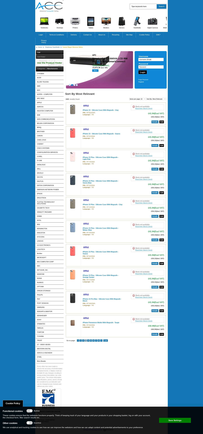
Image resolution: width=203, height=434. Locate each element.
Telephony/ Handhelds (52, 47)
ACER (39, 78)
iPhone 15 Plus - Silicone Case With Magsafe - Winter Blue (100, 229)
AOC (38, 90)
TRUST (39, 340)
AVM (38, 115)
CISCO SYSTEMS (43, 148)
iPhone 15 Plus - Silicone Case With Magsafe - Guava (100, 253)
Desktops (60, 28)
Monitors (106, 28)
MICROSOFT (41, 257)
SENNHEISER (42, 315)
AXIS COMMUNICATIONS (46, 119)
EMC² (158, 35)
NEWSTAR (40, 274)
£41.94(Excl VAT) (156, 113)
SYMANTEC (41, 324)
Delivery (74, 35)
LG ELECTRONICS (43, 245)
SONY (39, 320)
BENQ (39, 127)
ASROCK (40, 107)
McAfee (39, 253)
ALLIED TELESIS (43, 82)
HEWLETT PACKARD (44, 212)
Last (105, 340)
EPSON (39, 193)
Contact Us (87, 35)
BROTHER (40, 131)
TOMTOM (40, 332)
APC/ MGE (40, 98)
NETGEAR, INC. (42, 270)
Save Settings (174, 420)
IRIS (38, 224)
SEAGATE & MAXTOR (44, 311)
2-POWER (40, 73)
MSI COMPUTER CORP (45, 262)
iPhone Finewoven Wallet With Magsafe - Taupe (101, 323)
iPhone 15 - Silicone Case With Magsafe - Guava (101, 134)
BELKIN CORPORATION (45, 123)
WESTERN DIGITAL (44, 349)
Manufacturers (52, 68)
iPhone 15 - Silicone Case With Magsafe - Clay (101, 110)
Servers (121, 28)
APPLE (39, 102)
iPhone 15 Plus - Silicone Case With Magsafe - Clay (102, 205)
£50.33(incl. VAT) (157, 117)
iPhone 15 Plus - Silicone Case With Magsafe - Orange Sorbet (100, 276)
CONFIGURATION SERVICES (47, 152)
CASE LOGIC (41, 140)
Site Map (129, 35)
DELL (39, 169)
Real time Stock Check (143, 108)
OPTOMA (40, 286)
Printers (75, 28)
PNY (38, 299)
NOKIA (39, 278)
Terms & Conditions (56, 35)
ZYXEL (39, 357)
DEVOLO (40, 173)
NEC (38, 266)
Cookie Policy (144, 35)
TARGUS (40, 328)
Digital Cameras (152, 28)
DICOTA (40, 177)
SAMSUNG (41, 307)
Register (141, 82)
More (95, 70)
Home (40, 47)
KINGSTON (41, 233)
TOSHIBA (40, 336)
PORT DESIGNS (42, 303)
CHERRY (40, 144)
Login (41, 35)
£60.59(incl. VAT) (157, 329)
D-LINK (39, 160)
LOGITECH (41, 249)
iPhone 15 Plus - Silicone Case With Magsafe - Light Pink (100, 158)
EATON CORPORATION (45, 185)
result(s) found (75, 99)
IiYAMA (39, 216)
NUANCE (40, 282)
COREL (39, 156)
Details (155, 122)
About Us (101, 35)
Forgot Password (143, 79)
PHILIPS (40, 295)
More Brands (41, 361)
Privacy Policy (44, 41)
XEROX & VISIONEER (44, 353)
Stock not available (142, 107)
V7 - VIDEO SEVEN (43, 344)
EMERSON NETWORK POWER (48, 189)
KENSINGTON (42, 228)
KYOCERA (40, 237)
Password (143, 64)
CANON (40, 136)
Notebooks (44, 28)
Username (143, 56)
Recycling (115, 35)
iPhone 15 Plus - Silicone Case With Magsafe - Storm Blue (100, 182)
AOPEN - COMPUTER (44, 94)
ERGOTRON (41, 198)
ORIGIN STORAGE (43, 291)
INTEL (39, 220)
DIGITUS (40, 181)
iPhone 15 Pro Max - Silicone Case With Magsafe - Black (102, 300)
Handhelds (137, 28)
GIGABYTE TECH (43, 208)
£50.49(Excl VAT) (156, 326)
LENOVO (40, 241)
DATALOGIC (41, 165)
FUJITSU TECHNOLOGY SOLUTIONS (46, 203)
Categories (41, 68)
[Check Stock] (133, 106)
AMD (38, 86)
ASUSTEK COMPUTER (45, 111)
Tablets (90, 28)
